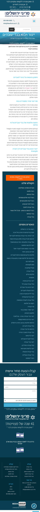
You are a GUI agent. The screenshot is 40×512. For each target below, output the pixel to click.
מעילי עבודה (30, 271)
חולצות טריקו (30, 274)
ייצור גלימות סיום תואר (27, 348)
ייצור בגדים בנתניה (28, 281)
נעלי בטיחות (30, 194)
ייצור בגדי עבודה (29, 342)
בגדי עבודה (30, 217)
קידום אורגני (23, 507)
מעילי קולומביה (29, 268)
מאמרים (26, 38)
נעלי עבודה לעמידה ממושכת (25, 300)
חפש (11, 29)
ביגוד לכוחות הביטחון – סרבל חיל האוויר (22, 210)
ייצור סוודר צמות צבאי (27, 310)
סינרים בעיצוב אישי (28, 252)
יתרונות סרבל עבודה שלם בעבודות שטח (22, 239)
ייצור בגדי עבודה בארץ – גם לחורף (23, 316)
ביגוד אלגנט (30, 191)
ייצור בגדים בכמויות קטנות (26, 319)
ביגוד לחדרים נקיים (28, 204)
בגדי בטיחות (30, 214)
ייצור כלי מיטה (30, 336)
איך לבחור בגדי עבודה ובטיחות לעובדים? (21, 236)
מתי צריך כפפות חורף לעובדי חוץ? (23, 248)
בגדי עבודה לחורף (28, 207)
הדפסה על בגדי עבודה (27, 329)
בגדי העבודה (28, 88)
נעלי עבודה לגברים (28, 326)
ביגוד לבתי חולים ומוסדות (26, 197)
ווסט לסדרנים (30, 261)
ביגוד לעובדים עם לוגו (27, 339)
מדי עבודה (31, 306)
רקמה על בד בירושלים (27, 229)
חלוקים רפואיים (29, 313)
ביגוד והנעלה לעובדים (27, 290)
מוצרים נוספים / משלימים (26, 188)
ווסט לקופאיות (30, 265)
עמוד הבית (32, 38)
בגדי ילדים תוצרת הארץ (27, 294)
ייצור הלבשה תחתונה (27, 245)
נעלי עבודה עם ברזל (28, 284)
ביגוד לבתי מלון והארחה (27, 201)
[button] (34, 21)
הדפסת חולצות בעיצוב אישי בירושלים (22, 323)
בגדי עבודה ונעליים (28, 355)
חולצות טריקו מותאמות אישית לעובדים (22, 255)
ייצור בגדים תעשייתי (28, 297)
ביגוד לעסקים (30, 358)
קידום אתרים (16, 507)
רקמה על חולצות (29, 303)
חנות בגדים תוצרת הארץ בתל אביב (23, 232)
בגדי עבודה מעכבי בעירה (26, 332)
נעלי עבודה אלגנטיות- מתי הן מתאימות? (22, 242)
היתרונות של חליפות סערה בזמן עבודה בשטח (20, 258)
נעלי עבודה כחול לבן (28, 345)
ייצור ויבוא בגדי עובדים (27, 287)
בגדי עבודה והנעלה (28, 352)
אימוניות (31, 277)
